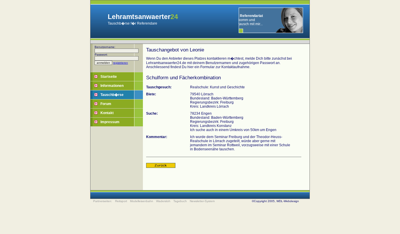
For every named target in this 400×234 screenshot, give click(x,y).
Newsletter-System (202, 201)
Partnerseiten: (102, 201)
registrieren (120, 62)
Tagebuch (180, 201)
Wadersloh (163, 201)
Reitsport (121, 201)
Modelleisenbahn (141, 201)
